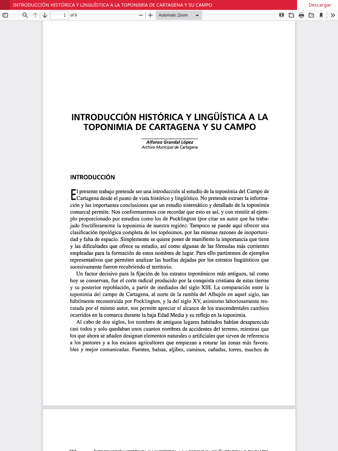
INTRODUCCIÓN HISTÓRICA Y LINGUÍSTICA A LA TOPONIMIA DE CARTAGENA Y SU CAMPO (112, 5)
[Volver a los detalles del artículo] (5, 5)
